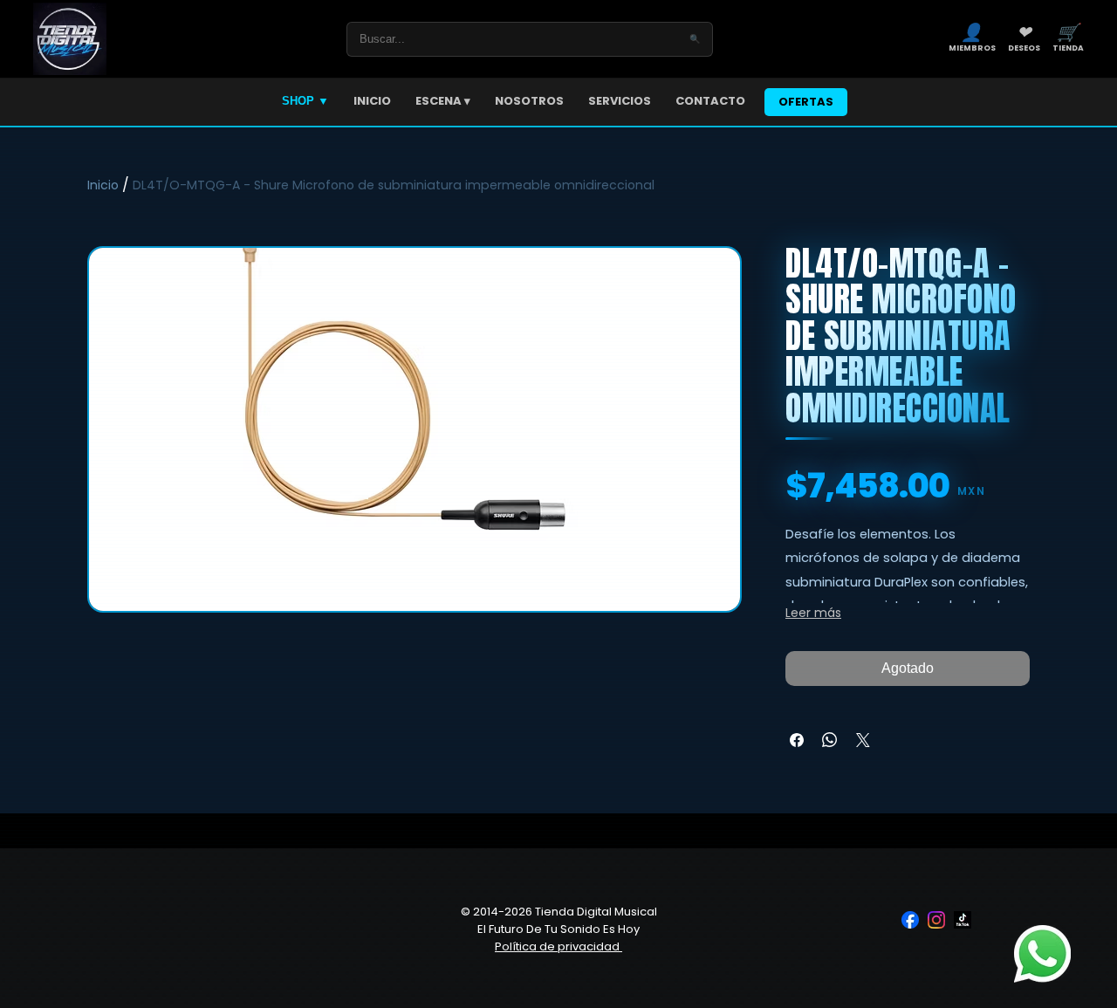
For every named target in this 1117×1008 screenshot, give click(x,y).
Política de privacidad (558, 946)
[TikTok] (962, 920)
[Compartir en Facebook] (796, 740)
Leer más (813, 612)
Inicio (103, 185)
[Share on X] (863, 740)
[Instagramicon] (936, 920)
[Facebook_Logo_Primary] (910, 920)
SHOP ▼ (305, 100)
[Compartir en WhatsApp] (829, 740)
